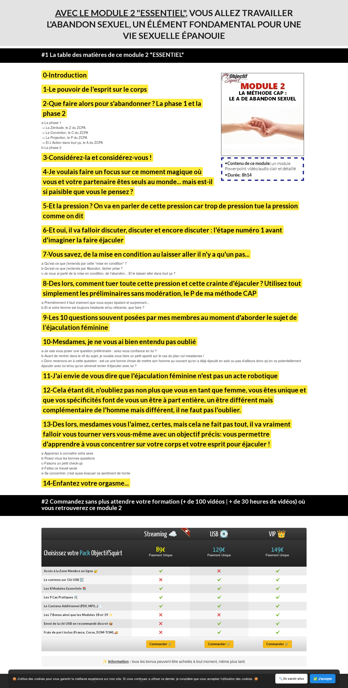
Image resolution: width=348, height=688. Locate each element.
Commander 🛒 (160, 644)
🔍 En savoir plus (291, 678)
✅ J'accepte (322, 678)
